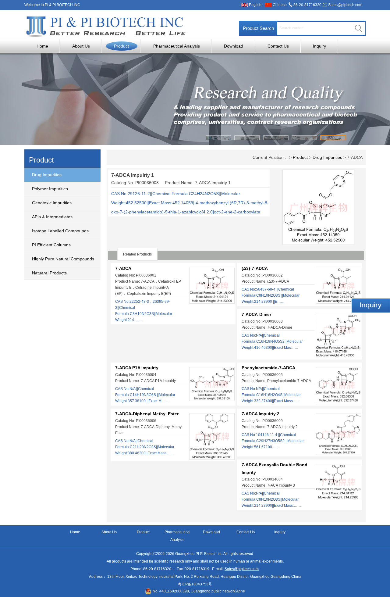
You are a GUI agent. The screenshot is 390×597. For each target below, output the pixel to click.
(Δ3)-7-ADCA (255, 268)
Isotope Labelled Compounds (60, 230)
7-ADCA (123, 268)
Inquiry (319, 46)
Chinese (280, 5)
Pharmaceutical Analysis (176, 46)
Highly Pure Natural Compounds (63, 258)
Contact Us (278, 46)
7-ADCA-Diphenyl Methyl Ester (147, 413)
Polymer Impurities (50, 188)
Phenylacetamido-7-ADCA (268, 367)
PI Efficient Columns (51, 244)
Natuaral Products (49, 272)
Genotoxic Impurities (52, 202)
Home (42, 46)
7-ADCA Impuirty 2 (260, 413)
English (255, 5)
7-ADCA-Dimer (256, 314)
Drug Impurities (47, 174)
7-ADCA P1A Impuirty (136, 367)
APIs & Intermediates (52, 216)
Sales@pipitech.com (345, 5)
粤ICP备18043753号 (195, 584)
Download (233, 46)
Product (121, 46)
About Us (81, 46)
